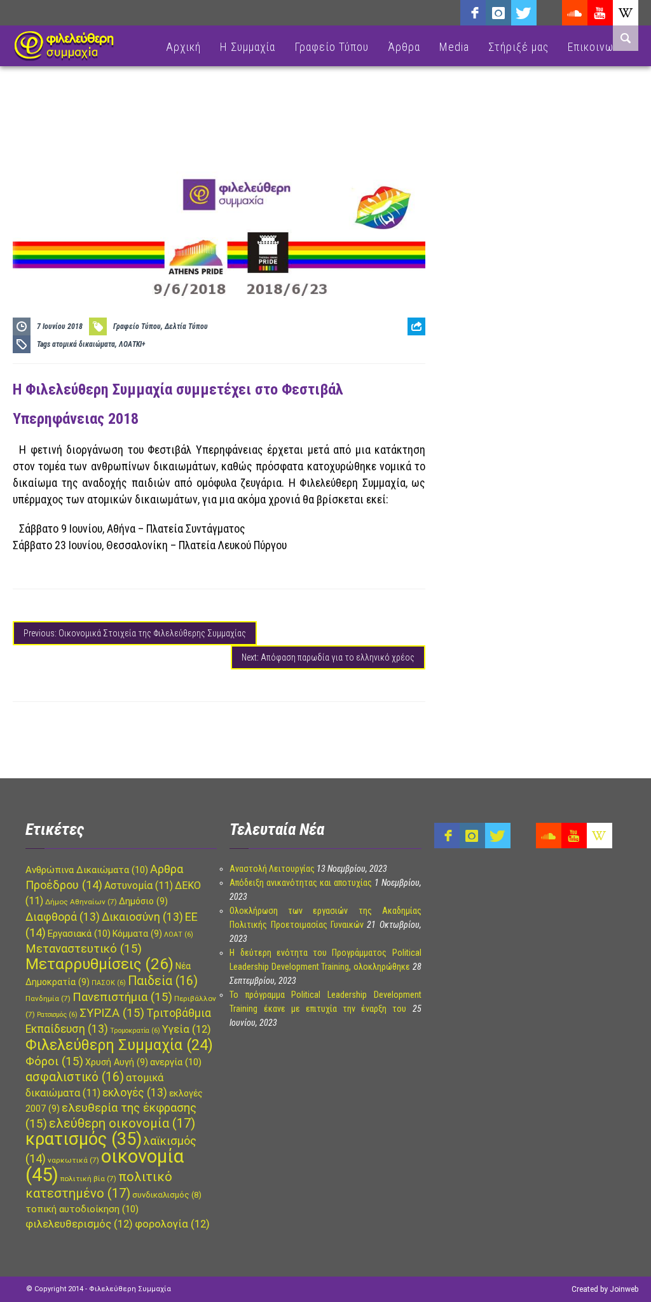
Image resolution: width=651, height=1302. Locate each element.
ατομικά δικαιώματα (83, 344)
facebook (473, 12)
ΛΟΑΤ (178, 934)
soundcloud (574, 12)
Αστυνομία (138, 885)
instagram (498, 12)
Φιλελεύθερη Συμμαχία (119, 1045)
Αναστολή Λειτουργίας (272, 869)
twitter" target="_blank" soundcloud (524, 12)
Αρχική (183, 46)
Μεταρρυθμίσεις (99, 964)
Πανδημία (48, 998)
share (411, 357)
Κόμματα (137, 933)
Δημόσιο (143, 901)
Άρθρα (404, 46)
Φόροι (54, 1061)
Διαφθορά (62, 917)
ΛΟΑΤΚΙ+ (132, 344)
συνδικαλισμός (167, 1195)
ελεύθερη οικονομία (122, 1123)
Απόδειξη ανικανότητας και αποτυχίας (301, 883)
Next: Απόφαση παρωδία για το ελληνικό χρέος (328, 657)
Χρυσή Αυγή (116, 1062)
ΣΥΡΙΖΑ (111, 1013)
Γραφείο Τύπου (331, 46)
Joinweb (624, 1289)
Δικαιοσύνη (142, 917)
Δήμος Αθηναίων (81, 901)
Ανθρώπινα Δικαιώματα (86, 870)
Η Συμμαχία (247, 46)
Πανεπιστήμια (122, 997)
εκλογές (134, 1092)
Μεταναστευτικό (83, 949)
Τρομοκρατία (135, 1030)
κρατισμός (83, 1139)
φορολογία (172, 1224)
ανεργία (176, 1062)
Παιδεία (163, 981)
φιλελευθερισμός (79, 1224)
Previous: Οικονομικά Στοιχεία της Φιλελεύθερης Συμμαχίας (135, 633)
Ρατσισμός (57, 1015)
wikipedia (625, 12)
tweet (412, 377)
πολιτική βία (88, 1178)
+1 (416, 397)
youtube (600, 12)
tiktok (549, 12)
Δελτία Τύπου (186, 326)
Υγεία (186, 1029)
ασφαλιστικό (74, 1077)
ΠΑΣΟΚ (109, 983)
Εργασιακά (79, 933)
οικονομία (104, 1165)
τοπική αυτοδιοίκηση (82, 1209)
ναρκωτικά (73, 1160)
